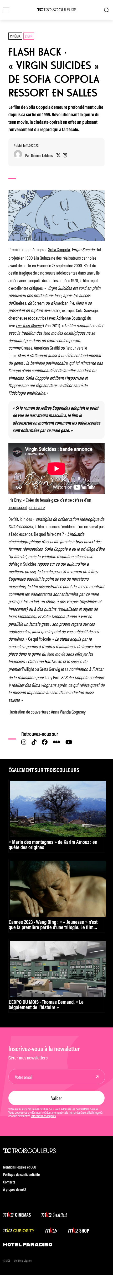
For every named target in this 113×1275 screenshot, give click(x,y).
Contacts (9, 1183)
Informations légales (43, 1116)
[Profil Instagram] (65, 155)
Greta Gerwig (50, 668)
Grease (26, 347)
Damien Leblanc (42, 155)
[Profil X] (58, 155)
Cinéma (15, 36)
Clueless (19, 302)
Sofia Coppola (59, 249)
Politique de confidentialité (21, 1175)
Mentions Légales (23, 1261)
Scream (39, 302)
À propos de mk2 (14, 1190)
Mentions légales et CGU (19, 1168)
